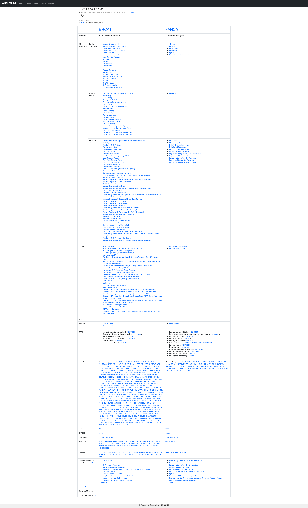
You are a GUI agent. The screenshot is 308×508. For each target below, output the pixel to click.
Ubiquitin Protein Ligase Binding (114, 119)
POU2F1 (137, 401)
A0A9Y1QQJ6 (125, 443)
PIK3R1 (141, 398)
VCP (120, 422)
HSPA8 (116, 388)
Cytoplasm (106, 68)
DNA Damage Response (111, 164)
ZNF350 (112, 424)
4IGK (126, 454)
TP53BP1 (112, 416)
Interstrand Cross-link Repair (179, 151)
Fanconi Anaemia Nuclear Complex (181, 55)
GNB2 (173, 366)
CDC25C (113, 370)
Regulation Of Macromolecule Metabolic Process (120, 476)
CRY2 (144, 372)
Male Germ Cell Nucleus (111, 57)
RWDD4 (150, 407)
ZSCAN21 (125, 424)
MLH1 (120, 394)
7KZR (176, 452)
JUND (105, 390)
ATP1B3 (154, 364)
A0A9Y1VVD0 (104, 446)
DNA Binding (107, 98)
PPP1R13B (157, 401)
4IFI (123, 454)
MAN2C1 (123, 392)
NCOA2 (101, 396)
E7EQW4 (142, 446)
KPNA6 (135, 390)
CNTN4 (118, 372)
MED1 (106, 394)
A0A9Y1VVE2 (114, 446)
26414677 (125, 336)
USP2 (117, 422)
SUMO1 (152, 411)
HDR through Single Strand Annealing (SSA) (118, 250)
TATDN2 (107, 414)
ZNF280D (105, 424)
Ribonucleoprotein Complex (112, 87)
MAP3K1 (130, 392)
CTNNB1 (132, 375)
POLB (159, 398)
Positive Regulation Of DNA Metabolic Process (185, 460)
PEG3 (112, 398)
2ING (139, 452)
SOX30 (101, 411)
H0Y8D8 (102, 448)
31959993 (209, 343)
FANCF (222, 364)
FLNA (101, 383)
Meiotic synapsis (109, 246)
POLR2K (115, 401)
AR (125, 364)
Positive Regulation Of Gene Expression (117, 182)
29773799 (133, 336)
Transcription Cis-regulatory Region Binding (118, 93)
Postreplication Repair (110, 147)
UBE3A (156, 420)
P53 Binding (107, 95)
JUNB (101, 390)
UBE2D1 (145, 418)
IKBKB (192, 366)
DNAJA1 (132, 377)
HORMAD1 (103, 388)
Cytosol (172, 52)
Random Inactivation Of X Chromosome (117, 220)
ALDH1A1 (152, 362)
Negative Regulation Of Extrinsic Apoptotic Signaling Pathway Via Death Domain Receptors (131, 234)
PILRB (146, 398)
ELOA (145, 379)
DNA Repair (107, 143)
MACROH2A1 (115, 392)
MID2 (116, 394)
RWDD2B (143, 407)
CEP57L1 (145, 370)
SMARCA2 (125, 409)
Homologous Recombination (112, 190)
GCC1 (110, 383)
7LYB (160, 454)
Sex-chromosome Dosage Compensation (117, 173)
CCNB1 (101, 370)
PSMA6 (143, 403)
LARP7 (140, 390)
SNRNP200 (147, 409)
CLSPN (101, 372)
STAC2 (129, 411)
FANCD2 (146, 381)
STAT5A (146, 411)
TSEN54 (154, 416)
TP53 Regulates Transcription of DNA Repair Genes (121, 276)
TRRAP (148, 416)
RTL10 (130, 407)
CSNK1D (156, 372)
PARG (107, 398)
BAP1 (125, 366)
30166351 (189, 336)
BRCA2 (145, 366)
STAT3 (140, 411)
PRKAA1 (168, 368)
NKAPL (128, 396)
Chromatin (172, 44)
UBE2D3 (158, 418)
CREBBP (138, 372)
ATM (142, 364)
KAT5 (113, 390)
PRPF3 (132, 403)
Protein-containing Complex (112, 76)
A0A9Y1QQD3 (104, 443)
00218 (101, 433)
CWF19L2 (144, 375)
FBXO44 (152, 381)
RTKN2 (124, 407)
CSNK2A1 (102, 375)
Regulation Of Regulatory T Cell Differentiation (185, 153)
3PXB (105, 454)
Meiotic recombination (110, 287)
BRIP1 (156, 366)
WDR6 (128, 422)
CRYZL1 (150, 372)
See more (103, 482)
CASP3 (113, 368)
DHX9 (126, 377)
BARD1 (129, 366)
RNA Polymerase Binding (111, 130)
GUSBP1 (140, 383)
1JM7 (101, 452)
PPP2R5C (102, 403)
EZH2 (120, 381)
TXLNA (131, 418)
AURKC (112, 366)
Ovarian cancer (108, 323)
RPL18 (186, 368)
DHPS (121, 377)
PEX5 (116, 398)
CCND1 (107, 370)
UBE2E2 (108, 420)
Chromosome (107, 65)
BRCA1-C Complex (109, 83)
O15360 (168, 441)
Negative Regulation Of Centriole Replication (118, 214)
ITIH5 (136, 388)
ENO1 (149, 379)
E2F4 (112, 379)
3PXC (110, 454)
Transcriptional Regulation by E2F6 (115, 285)
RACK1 (107, 405)
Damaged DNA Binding (111, 100)
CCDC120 (143, 368)
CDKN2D (138, 370)
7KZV (190, 452)
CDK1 (119, 370)
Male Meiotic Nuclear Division (179, 145)
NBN (160, 394)
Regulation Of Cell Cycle (111, 216)
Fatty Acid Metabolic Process (113, 160)
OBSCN (101, 398)
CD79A (167, 364)
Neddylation (107, 283)
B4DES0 (123, 446)
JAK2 (156, 388)
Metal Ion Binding (109, 123)
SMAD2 (106, 409)
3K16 (160, 452)
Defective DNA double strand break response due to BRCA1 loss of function (129, 289)
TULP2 (126, 418)
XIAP (147, 422)
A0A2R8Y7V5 (114, 441)
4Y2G (148, 454)
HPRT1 (183, 366)
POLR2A (102, 401)
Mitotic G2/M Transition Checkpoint (115, 197)
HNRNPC (146, 385)
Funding (43, 3)
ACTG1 (136, 362)
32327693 (186, 338)
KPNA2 (129, 390)
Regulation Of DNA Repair (112, 145)
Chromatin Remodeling (111, 153)
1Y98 (135, 452)
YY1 (100, 424)
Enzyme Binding (108, 117)
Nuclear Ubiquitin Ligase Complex (114, 46)
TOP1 (154, 414)
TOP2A (158, 414)
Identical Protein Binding (111, 121)
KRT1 (197, 366)
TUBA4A (110, 418)
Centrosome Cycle (109, 171)
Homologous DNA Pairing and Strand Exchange (119, 270)
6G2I (152, 454)
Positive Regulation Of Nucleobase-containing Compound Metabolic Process (196, 478)
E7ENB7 (135, 446)
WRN (139, 422)
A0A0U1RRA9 (104, 441)
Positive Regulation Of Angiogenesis (115, 203)
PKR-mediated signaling (177, 248)
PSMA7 (148, 403)
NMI (133, 396)
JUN (159, 388)
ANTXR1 (109, 364)
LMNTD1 (160, 390)
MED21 (111, 394)
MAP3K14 (137, 392)
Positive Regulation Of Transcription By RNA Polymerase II (123, 212)
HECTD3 (123, 385)
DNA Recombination (110, 151)
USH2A (111, 422)
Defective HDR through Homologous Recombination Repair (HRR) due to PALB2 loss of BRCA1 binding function (132, 297)
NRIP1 (142, 396)
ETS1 (111, 381)
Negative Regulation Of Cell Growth (115, 186)
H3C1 (106, 385)
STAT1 (135, 411)
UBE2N (139, 420)
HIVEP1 (139, 385)
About (21, 3)
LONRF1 (106, 392)
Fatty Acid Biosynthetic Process (114, 162)
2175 (167, 429)
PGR (120, 398)
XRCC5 (158, 422)
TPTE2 (118, 416)
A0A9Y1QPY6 (145, 441)
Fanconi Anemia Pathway (178, 246)
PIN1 (151, 398)
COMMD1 (131, 372)
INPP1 (131, 388)
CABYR (107, 368)
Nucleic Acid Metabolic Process (114, 467)
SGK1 (192, 368)
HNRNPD (153, 385)
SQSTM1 (117, 411)
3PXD (114, 454)
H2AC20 (146, 383)
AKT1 (147, 362)
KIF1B (124, 390)
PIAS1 (130, 398)
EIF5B (131, 379)
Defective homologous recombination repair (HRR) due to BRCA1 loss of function (131, 294)
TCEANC (119, 414)
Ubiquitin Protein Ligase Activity (114, 126)
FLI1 (161, 381)
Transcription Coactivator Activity (114, 102)
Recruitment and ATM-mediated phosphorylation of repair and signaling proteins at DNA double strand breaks (131, 262)
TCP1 (179, 370)
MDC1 (101, 394)
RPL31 (119, 407)
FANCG (168, 366)
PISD (155, 398)
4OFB (135, 454)
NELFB (113, 396)
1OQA (114, 452)
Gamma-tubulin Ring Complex (113, 55)
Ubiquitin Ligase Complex (111, 44)
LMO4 (101, 392)
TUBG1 (120, 418)
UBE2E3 (115, 420)
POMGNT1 (129, 401)
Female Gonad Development (179, 149)
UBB (136, 418)
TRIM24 (124, 416)
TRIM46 (130, 416)
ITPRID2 (146, 388)
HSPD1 (121, 388)
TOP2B (101, 416)
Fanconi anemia (174, 323)
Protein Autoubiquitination (112, 218)
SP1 (105, 411)
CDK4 (128, 370)
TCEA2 (113, 414)
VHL (124, 422)
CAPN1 (220, 362)
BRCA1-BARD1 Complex (111, 74)
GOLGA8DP (126, 383)
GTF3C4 (133, 383)
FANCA (171, 29)
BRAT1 (140, 366)
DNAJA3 (138, 377)
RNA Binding (107, 104)
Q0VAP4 (174, 441)
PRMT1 (126, 403)
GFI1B (114, 383)
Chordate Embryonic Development (115, 192)
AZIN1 (209, 362)
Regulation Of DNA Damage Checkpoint (117, 238)
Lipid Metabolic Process (111, 158)
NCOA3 (107, 396)
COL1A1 (125, 372)
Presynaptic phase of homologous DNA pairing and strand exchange (126, 274)
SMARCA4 (133, 409)
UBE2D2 (152, 418)
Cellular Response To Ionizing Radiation (116, 225)
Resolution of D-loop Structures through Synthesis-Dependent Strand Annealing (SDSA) (130, 258)
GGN (119, 383)
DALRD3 (151, 375)
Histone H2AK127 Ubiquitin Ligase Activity (117, 132)
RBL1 (145, 405)
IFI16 (126, 388)
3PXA (101, 454)
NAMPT (216, 366)
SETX (160, 407)
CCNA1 (149, 368)
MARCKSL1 (159, 392)
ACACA (130, 362)
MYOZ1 (155, 394)
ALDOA (187, 362)
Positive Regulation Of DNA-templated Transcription (121, 210)
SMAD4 (118, 409)
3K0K (152, 452)
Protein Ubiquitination (110, 184)
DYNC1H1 (157, 377)
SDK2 (155, 407)
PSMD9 (154, 403)
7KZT (185, 452)
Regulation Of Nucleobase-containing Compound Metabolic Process (126, 469)
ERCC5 (159, 379)
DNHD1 (150, 377)
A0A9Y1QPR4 (124, 441)
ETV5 (116, 381)
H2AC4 (152, 383)
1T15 (118, 452)
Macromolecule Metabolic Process (115, 478)
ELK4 (140, 379)
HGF (128, 385)
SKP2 (101, 409)
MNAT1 (125, 394)
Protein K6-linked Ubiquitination (114, 229)
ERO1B (101, 381)
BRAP (135, 366)
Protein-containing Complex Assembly (182, 158)
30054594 (202, 343)
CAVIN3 (127, 368)
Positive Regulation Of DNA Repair (115, 201)
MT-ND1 (146, 394)
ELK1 (136, 379)
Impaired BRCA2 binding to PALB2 (115, 307)
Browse (28, 3)
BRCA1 (105, 29)
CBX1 (133, 368)
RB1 (124, 405)
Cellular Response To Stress (113, 473)
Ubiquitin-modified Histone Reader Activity (117, 128)
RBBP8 (140, 405)
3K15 (156, 452)
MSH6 (140, 394)
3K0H (148, 452)
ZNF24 (188, 370)
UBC (140, 418)
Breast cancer (107, 326)
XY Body (106, 59)
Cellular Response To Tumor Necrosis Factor (118, 223)
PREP (108, 403)
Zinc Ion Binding (108, 110)
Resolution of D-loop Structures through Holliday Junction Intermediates (128, 266)
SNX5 (220, 368)
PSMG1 (101, 405)
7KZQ (172, 452)
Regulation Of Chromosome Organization (183, 476)
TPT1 (183, 370)
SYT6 (157, 411)
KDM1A (118, 390)
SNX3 (154, 409)
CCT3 (226, 362)
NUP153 (158, 396)
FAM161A (126, 381)
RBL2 (149, 405)
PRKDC (121, 403)
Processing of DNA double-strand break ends (118, 272)
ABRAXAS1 (123, 362)
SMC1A (140, 409)
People (35, 3)
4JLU (131, 454)
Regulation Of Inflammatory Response (182, 156)
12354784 (131, 12)
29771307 (193, 353)
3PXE (119, 454)
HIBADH (133, 385)
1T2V (131, 452)
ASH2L (134, 364)
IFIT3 (188, 366)
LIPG (202, 366)
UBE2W (150, 420)
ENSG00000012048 (106, 437)
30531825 (195, 351)
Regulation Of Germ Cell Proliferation (182, 160)
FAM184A (133, 381)
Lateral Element (108, 52)
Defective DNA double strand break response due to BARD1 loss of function (129, 291)
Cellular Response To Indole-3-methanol (116, 227)
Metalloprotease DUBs (110, 255)
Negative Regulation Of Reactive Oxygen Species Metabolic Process (127, 240)
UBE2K (127, 420)
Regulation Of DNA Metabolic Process (182, 480)
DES (117, 377)
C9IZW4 (129, 446)
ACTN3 (141, 362)
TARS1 (101, 414)
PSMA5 (181, 368)
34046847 (215, 334)
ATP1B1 (148, 364)
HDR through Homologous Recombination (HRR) (119, 253)
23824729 (188, 340)
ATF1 (139, 364)
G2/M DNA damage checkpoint (113, 281)
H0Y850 (155, 446)
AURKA (106, 366)
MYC (151, 394)
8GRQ (101, 456)
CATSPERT (120, 368)
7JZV (156, 454)
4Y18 (144, 454)
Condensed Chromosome (111, 48)
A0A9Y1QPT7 (135, 441)
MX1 (211, 366)
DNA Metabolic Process (111, 471)
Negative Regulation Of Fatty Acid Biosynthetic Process (122, 199)
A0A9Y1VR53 (156, 443)
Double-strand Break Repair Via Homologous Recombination (124, 140)
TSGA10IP (102, 418)
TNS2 (149, 414)
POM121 (122, 401)
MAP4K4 (151, 392)
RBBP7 (134, 405)
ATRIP (101, 366)
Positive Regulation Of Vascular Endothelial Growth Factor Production (127, 179)
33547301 (131, 332)
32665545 (194, 332)
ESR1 (107, 381)
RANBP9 (119, 405)
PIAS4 (135, 398)
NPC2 (137, 396)
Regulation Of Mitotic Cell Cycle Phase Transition (186, 471)
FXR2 (105, 383)
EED (116, 379)
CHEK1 (151, 370)
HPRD (83, 23)
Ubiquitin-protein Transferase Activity (115, 106)
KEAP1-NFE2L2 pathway (111, 309)
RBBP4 (128, 405)
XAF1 (143, 422)
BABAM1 (119, 366)
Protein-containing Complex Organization (183, 465)
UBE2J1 (121, 420)
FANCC (211, 364)
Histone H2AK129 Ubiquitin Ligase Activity (117, 134)
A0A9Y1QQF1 (114, 443)
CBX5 (137, 368)
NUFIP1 (152, 396)
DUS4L (201, 364)
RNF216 (106, 407)
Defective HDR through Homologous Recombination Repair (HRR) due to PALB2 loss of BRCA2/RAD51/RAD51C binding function (132, 301)
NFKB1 (118, 396)
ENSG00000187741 (172, 437)
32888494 (132, 338)
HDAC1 (111, 385)
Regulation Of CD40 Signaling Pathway (182, 162)
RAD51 (113, 405)
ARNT (129, 364)
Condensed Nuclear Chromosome (114, 50)
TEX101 (125, 414)
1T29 (122, 452)
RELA (159, 405)
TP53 (106, 416)
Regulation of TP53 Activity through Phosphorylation (121, 278)
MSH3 (135, 394)
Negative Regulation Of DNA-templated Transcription (121, 207)
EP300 (154, 379)
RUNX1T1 (136, 407)
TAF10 (167, 370)
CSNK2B (109, 375)
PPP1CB (150, 401)
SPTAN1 (226, 368)
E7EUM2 (149, 446)
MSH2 (131, 394)
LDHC (154, 390)
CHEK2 (157, 370)
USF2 (107, 422)
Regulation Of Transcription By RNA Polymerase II (120, 156)
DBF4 (157, 375)
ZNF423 (118, 424)
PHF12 (125, 398)
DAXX (183, 364)
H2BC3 (101, 385)
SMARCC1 (206, 368)
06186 (167, 433)
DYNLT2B (102, 379)
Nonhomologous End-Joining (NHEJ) (115, 268)
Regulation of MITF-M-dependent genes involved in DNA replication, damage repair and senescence (131, 312)
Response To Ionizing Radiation (114, 177)
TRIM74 (142, 416)
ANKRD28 (102, 364)
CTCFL (126, 375)
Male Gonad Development (178, 147)
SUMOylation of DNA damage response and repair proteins (123, 248)
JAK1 (151, 388)
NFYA (124, 396)
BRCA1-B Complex (109, 81)
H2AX (157, 383)
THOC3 (131, 414)
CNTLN (113, 372)
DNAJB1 (145, 377)
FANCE (217, 364)
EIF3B (120, 379)
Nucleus (105, 61)
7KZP (167, 452)
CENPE (178, 364)
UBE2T (144, 420)
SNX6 (158, 409)
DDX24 (112, 377)
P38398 (107, 448)
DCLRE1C (102, 377)
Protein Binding (108, 108)
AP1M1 (115, 364)
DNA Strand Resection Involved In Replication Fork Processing (125, 231)
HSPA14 (110, 388)
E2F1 (108, 379)
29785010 (195, 343)
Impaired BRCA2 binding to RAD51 (115, 304)
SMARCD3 (214, 368)
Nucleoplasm (107, 63)
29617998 (188, 343)
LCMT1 (149, 390)
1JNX (105, 452)
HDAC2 (116, 385)
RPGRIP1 (112, 407)
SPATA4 (111, 411)
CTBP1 (121, 375)
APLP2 (121, 364)
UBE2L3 (133, 420)
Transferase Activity (110, 115)
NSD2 (147, 396)
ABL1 (117, 362)
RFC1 (101, 407)
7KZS (181, 452)
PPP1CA (143, 401)
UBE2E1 (102, 420)
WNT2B (134, 422)
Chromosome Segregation (112, 166)
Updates (51, 3)
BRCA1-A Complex (109, 78)
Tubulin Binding (108, 113)
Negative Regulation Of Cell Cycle (114, 205)
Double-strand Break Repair (112, 149)
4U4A (139, 454)
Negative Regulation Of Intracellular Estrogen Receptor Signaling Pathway (128, 188)
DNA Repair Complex (110, 85)
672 (100, 429)
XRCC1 (152, 422)
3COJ (143, 452)
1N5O (110, 452)
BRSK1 (101, 368)
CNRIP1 (107, 372)
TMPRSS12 (143, 414)
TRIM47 (136, 416)
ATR (158, 364)
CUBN (138, 375)
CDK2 (123, 370)
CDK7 (132, 370)
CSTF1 (115, 375)
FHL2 (158, 381)
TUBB (116, 418)
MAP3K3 (144, 392)
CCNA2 (155, 368)
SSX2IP (124, 411)
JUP (109, 390)
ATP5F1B (194, 362)
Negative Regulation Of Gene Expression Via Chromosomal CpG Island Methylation (132, 194)
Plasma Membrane (109, 70)
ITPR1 (140, 388)
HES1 (178, 366)
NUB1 (222, 366)
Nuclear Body (107, 72)
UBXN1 (101, 422)
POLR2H (109, 401)
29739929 (186, 345)
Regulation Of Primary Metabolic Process (117, 480)
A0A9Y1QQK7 (146, 443)
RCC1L (154, 405)
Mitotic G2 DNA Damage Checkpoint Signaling (119, 169)
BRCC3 (151, 366)
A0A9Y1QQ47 (155, 441)
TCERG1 (173, 370)
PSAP (137, 403)
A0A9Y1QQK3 (135, 443)
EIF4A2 (125, 379)
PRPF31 (175, 368)
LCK (144, 390)
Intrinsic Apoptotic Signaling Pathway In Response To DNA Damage (126, 175)
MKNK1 (206, 366)
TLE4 (136, 414)
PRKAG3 (114, 403)
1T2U (126, 452)
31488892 (138, 334)
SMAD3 (112, 409)
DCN (108, 377)
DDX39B (189, 364)
